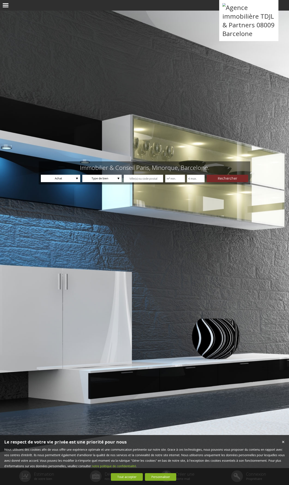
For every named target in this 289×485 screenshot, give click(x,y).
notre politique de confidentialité (114, 466)
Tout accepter (126, 477)
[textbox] (143, 178)
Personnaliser (160, 477)
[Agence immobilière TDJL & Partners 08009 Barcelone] (248, 33)
